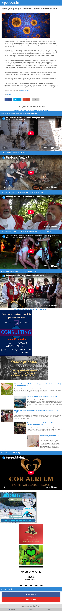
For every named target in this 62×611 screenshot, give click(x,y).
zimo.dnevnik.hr (24, 90)
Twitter (31, 609)
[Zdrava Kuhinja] (31, 555)
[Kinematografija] (31, 576)
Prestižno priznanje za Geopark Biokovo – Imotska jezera (42, 396)
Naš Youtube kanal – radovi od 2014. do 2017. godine (31, 110)
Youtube (32, 599)
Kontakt (38, 606)
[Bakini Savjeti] (31, 534)
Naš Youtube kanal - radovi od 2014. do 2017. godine (31, 309)
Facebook (32, 594)
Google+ (50, 609)
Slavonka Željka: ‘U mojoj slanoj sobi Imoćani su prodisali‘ (49, 436)
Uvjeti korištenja (25, 606)
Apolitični (10, 3)
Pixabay (9, 94)
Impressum (33, 606)
